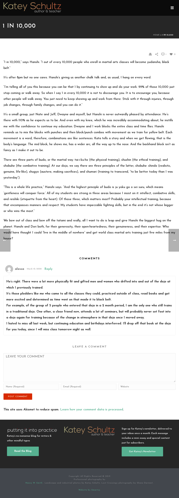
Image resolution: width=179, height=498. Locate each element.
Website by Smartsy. (89, 490)
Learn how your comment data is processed (91, 409)
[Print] (150, 54)
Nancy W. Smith (34, 483)
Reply (48, 269)
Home (156, 35)
